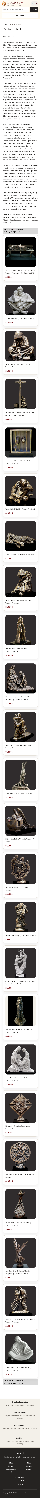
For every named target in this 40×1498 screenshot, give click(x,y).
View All (21, 232)
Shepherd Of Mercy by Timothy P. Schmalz (20, 935)
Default (11, 229)
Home (5, 24)
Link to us (20, 1484)
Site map (29, 1470)
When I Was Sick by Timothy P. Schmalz (19, 554)
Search (34, 10)
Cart (34, 4)
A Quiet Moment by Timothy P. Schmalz (19, 318)
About (29, 1462)
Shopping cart (20, 1477)
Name (17, 229)
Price (21, 229)
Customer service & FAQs (11, 1471)
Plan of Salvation (20, 1481)
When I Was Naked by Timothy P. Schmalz (20, 509)
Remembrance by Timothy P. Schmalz (18, 793)
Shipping (29, 1466)
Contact (10, 1466)
